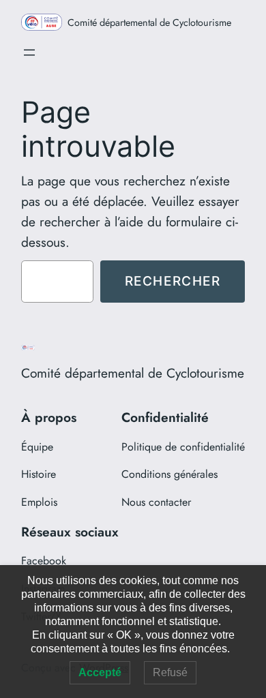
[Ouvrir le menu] (29, 52)
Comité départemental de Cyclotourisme (149, 22)
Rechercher (173, 281)
